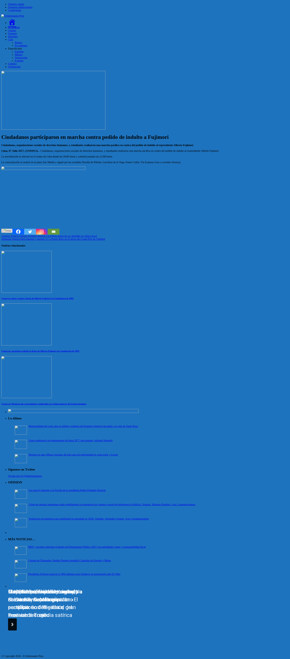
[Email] (53, 232)
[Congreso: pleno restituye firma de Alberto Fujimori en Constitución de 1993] (26, 291)
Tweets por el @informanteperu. (25, 476)
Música (18, 54)
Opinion (12, 33)
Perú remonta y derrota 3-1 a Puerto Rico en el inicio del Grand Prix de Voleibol (53, 239)
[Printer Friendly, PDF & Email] (6, 230)
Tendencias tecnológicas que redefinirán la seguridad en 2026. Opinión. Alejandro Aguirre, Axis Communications (89, 518)
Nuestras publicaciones (20, 7)
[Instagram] (42, 232)
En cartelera (21, 45)
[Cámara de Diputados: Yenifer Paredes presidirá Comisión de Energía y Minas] (21, 564)
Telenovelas (21, 57)
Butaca (18, 42)
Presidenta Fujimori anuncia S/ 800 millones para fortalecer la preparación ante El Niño (74, 574)
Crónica (12, 63)
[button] (12, 624)
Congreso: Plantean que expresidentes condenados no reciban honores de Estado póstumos (43, 404)
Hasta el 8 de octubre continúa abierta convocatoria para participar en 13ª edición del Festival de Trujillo (43, 603)
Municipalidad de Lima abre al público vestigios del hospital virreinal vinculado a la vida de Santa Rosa (83, 426)
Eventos (19, 60)
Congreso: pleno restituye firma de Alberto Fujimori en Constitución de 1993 (37, 298)
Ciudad (12, 30)
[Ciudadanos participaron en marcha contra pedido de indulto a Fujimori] (53, 128)
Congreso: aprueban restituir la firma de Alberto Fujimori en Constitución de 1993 (40, 351)
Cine (10, 39)
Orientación (14, 66)
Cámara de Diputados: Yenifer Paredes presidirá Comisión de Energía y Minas (69, 560)
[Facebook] (18, 232)
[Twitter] (30, 232)
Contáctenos (14, 10)
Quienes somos (16, 4)
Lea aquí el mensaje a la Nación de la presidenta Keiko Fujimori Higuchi (67, 490)
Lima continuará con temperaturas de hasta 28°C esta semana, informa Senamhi (71, 440)
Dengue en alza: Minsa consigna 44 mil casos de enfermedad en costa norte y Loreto (73, 454)
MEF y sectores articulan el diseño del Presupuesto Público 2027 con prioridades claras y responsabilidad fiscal (87, 546)
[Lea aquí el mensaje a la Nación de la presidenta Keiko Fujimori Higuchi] (21, 494)
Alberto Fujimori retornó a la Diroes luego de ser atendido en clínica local (49, 236)
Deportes (13, 36)
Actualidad (14, 27)
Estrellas (19, 51)
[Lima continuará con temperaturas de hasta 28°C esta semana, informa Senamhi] (21, 444)
